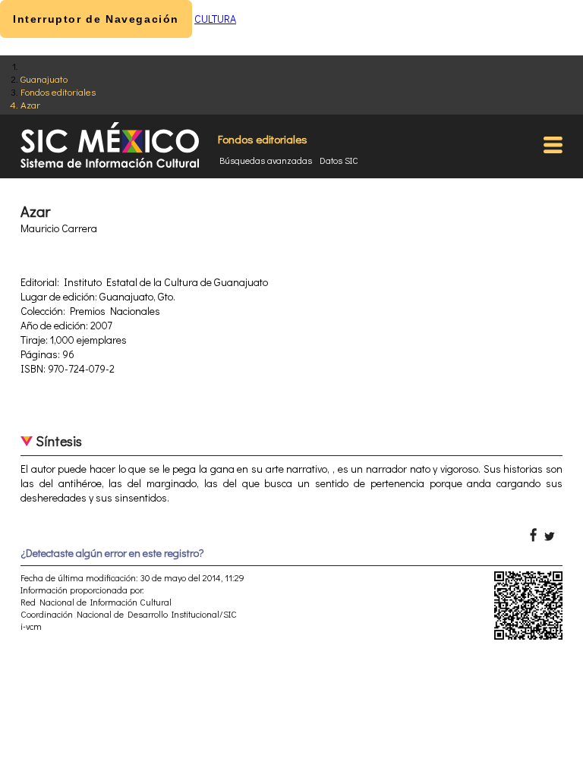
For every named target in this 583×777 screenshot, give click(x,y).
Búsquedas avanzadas (265, 160)
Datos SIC (339, 160)
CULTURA (215, 18)
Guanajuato (44, 78)
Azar (30, 104)
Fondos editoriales (58, 91)
